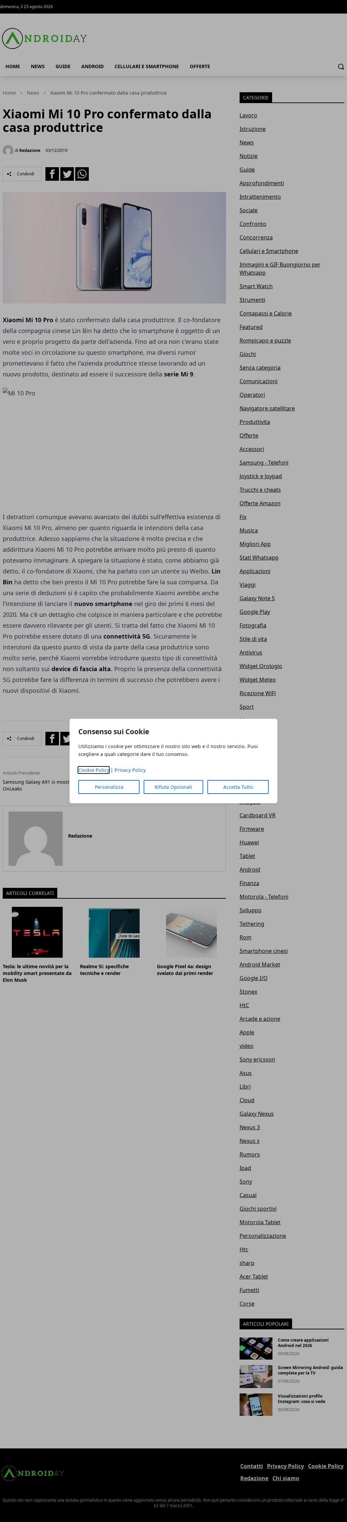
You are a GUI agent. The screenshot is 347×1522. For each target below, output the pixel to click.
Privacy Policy (130, 770)
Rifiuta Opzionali (173, 787)
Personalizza (109, 787)
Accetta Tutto (238, 787)
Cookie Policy (93, 770)
